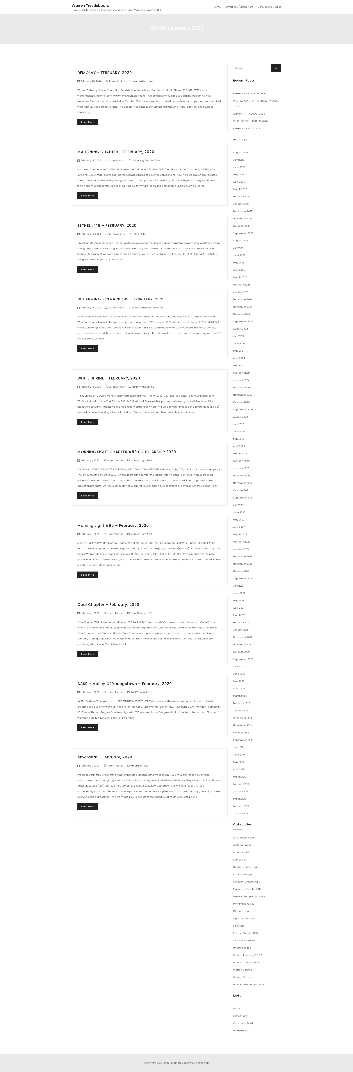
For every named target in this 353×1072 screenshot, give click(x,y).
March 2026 (240, 189)
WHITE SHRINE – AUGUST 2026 (250, 121)
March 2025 (240, 277)
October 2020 (241, 652)
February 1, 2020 (90, 460)
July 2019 (238, 747)
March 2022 (240, 534)
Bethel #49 (138, 234)
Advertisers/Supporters (239, 7)
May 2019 (238, 762)
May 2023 (239, 439)
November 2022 (242, 483)
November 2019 (242, 725)
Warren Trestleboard (90, 5)
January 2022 (241, 549)
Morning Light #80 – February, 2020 (113, 525)
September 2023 (243, 409)
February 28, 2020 (91, 81)
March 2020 (240, 696)
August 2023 (240, 417)
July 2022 (238, 505)
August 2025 (240, 240)
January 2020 (241, 710)
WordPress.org (242, 1030)
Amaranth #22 (139, 765)
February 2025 (241, 284)
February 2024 (241, 373)
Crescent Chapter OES (246, 881)
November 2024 (243, 306)
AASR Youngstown (141, 692)
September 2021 (243, 578)
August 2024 (240, 328)
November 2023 (242, 395)
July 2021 (238, 585)
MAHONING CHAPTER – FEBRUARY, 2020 (115, 151)
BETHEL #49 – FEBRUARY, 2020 (107, 225)
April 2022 (239, 527)
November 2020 (242, 644)
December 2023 (243, 387)
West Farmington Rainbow (147, 307)
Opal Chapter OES (141, 613)
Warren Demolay (143, 81)
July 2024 (238, 336)
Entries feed (240, 1016)
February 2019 (241, 784)
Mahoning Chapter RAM (146, 160)
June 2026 (239, 167)
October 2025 (241, 226)
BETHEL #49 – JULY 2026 (247, 128)
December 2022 (243, 475)
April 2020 (239, 688)
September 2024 (243, 321)
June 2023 (239, 431)
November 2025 (242, 218)
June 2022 (239, 512)
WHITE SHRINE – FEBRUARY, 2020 (108, 378)
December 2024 (243, 299)
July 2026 (238, 160)
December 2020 (243, 637)
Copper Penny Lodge (245, 867)
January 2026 (241, 204)
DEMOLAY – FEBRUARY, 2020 (104, 72)
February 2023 (241, 461)
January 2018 (241, 813)
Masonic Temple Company (249, 896)
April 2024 (239, 358)
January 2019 (241, 791)
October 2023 (241, 402)
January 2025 (241, 292)
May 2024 (239, 350)
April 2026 (239, 182)
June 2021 (239, 593)
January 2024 (241, 380)
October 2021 (241, 571)
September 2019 (243, 740)
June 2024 (239, 343)
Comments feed (243, 1023)
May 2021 (238, 600)
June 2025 (239, 255)
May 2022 (239, 519)
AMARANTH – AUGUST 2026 (249, 113)
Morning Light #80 (141, 460)
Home (217, 7)
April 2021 (238, 608)
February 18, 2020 (91, 160)
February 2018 (241, 806)
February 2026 (241, 196)
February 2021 (241, 622)
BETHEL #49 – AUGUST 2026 (249, 93)
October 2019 (241, 732)
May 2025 (239, 262)
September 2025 (243, 233)
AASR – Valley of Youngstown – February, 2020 (124, 683)
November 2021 (242, 563)
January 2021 (241, 630)
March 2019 (239, 776)
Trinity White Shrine (143, 386)
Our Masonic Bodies (269, 7)
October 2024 (241, 314)
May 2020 (239, 681)
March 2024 (240, 365)
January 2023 (241, 468)
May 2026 (239, 174)
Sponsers (239, 926)
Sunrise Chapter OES (245, 933)
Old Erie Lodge (241, 911)
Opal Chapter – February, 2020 (108, 604)
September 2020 (243, 659)
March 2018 (239, 798)
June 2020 (239, 674)
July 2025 (238, 248)
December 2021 (242, 556)
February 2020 (241, 703)
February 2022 (241, 541)
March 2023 (240, 453)
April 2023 (239, 446)
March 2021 (239, 615)
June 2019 (239, 754)
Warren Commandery (246, 962)
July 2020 (238, 666)
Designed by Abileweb (195, 1062)
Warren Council (242, 970)
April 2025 (239, 270)
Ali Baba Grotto (242, 845)
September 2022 (243, 497)
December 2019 (242, 718)
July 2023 (238, 424)
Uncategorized (242, 948)
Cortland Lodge (242, 874)
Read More (87, 122)
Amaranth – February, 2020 (104, 757)
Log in (236, 1008)
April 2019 (238, 769)
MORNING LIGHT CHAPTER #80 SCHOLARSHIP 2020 (126, 451)
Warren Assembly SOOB (247, 955)
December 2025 (243, 211)
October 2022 (241, 490)
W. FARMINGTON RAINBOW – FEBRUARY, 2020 (121, 299)
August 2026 (240, 152)
